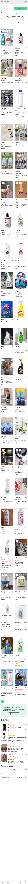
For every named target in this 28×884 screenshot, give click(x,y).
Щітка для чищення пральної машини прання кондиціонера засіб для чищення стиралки (20, 695)
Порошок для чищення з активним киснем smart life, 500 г (21, 265)
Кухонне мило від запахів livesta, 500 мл (20, 53)
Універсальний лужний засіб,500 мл (17, 738)
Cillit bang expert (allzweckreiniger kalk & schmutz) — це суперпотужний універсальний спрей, (7, 382)
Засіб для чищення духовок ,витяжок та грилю (20, 471)
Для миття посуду (6, 777)
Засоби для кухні (7, 23)
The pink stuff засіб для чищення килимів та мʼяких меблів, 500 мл (21, 83)
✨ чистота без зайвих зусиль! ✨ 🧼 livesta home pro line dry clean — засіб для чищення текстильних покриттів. (21, 205)
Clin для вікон (4, 349)
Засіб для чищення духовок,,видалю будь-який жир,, (20, 562)
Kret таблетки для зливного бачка (19, 295)
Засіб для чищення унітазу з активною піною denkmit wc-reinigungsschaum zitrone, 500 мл (20, 412)
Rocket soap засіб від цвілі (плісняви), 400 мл (6, 145)
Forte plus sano (19, 379)
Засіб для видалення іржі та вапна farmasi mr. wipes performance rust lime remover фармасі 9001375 (21, 628)
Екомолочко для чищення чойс (5, 627)
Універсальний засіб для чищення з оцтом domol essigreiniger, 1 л (7, 174)
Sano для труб (5, 409)
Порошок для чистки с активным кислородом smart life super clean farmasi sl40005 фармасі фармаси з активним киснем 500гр (7, 692)
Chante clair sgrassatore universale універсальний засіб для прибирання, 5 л (20, 596)
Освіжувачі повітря (18, 777)
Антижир (9, 770)
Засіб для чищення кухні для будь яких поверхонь (6, 660)
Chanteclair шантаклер (21, 175)
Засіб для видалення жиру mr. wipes (6, 502)
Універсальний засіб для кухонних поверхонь (20, 235)
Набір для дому (19, 145)
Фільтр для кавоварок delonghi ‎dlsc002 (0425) (20, 117)
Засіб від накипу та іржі (20, 441)
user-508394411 (12, 734)
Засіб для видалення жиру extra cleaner (6, 265)
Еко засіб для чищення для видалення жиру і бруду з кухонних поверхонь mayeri (15, 749)
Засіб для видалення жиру (6, 532)
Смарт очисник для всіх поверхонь (6, 566)
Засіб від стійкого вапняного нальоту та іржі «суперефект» (7, 596)
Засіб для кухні (19, 322)
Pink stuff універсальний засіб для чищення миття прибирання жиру (6, 205)
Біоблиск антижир (6, 293)
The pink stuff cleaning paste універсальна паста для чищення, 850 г (20, 502)
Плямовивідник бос (6, 322)
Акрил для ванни (18, 770)
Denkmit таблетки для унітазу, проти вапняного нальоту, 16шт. (7, 441)
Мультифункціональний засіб (7, 83)
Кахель (4, 770)
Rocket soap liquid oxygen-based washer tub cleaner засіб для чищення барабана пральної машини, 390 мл (7, 111)
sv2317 (10, 724)
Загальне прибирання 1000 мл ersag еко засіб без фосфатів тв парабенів (20, 532)
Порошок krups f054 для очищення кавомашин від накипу (17, 728)
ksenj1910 (10, 745)
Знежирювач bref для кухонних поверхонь (16, 758)
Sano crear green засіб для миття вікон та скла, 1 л (21, 351)
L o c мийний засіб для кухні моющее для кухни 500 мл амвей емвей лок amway (21, 660)
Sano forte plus (5, 470)
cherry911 (10, 754)
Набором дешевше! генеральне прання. (6, 53)
